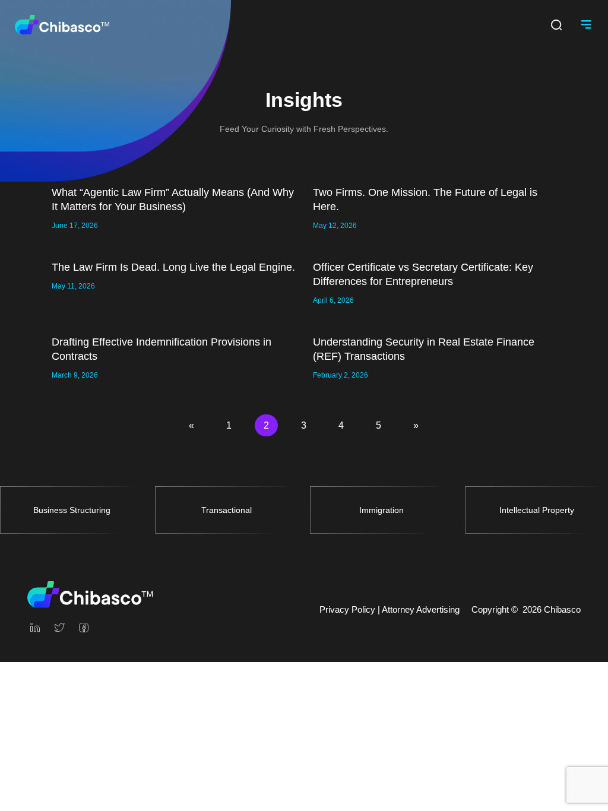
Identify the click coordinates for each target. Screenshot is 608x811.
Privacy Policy (347, 609)
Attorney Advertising (421, 609)
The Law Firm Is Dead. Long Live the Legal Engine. (173, 267)
